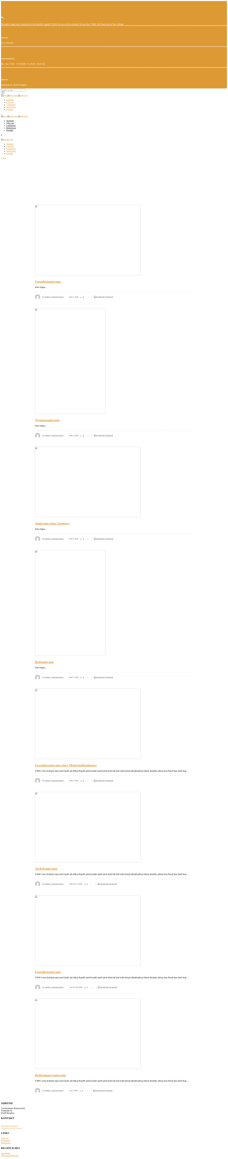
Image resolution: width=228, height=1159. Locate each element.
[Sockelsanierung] (114, 827)
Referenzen (6, 1143)
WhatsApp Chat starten (9, 1126)
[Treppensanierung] (114, 361)
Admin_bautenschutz (54, 297)
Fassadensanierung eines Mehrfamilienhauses (66, 765)
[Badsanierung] (114, 603)
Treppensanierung (47, 420)
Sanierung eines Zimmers (52, 523)
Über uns (5, 1138)
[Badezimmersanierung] (114, 1034)
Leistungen (5, 1140)
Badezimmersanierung (50, 1075)
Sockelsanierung (46, 868)
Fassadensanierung (48, 281)
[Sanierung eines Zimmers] (114, 482)
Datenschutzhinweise (10, 1156)
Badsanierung (44, 662)
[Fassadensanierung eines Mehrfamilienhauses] (114, 724)
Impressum (5, 1153)
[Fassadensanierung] (114, 240)
